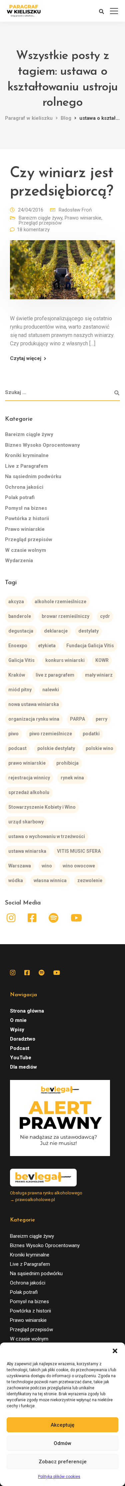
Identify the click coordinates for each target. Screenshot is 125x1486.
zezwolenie (89, 880)
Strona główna (27, 1011)
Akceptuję (62, 1425)
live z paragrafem (55, 675)
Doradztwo (22, 1039)
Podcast (19, 1048)
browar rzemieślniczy (65, 616)
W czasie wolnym (25, 550)
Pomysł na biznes (26, 508)
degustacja (20, 631)
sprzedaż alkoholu (28, 792)
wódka (15, 880)
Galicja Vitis (21, 660)
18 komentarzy (33, 230)
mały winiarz (99, 675)
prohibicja (67, 763)
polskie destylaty (56, 748)
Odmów (62, 1443)
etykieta (47, 645)
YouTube (20, 1058)
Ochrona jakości (24, 487)
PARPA (77, 719)
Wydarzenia (19, 561)
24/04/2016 (30, 210)
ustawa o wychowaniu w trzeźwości (46, 836)
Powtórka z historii (27, 518)
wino (47, 865)
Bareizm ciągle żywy (40, 218)
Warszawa (19, 865)
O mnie (18, 1020)
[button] (115, 1351)
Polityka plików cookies (59, 1476)
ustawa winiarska (27, 851)
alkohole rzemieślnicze (60, 601)
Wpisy (17, 1030)
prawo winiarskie (27, 763)
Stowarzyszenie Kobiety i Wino (42, 807)
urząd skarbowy (26, 821)
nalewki (50, 689)
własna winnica (50, 880)
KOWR (102, 660)
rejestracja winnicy (29, 777)
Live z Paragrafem (26, 466)
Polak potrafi (20, 497)
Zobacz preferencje (63, 1462)
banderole (19, 616)
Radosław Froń (75, 210)
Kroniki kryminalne (27, 455)
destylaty (88, 631)
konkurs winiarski (65, 660)
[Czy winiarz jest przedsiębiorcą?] (62, 275)
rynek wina (72, 777)
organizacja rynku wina (33, 719)
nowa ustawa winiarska (33, 704)
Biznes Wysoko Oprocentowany (42, 445)
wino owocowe (79, 865)
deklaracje (56, 631)
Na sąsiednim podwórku (33, 476)
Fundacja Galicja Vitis (90, 645)
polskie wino (99, 748)
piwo (13, 733)
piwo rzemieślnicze (50, 733)
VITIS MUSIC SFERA (79, 851)
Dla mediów (23, 1067)
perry (101, 719)
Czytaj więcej (25, 358)
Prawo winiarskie (83, 218)
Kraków (16, 675)
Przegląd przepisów (40, 223)
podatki (91, 733)
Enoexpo (17, 645)
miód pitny (20, 689)
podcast (17, 748)
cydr (105, 616)
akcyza (16, 601)
